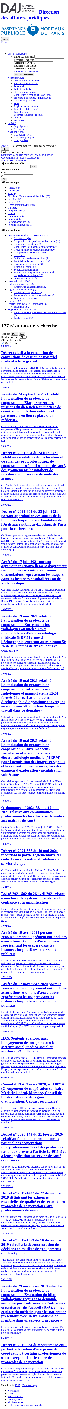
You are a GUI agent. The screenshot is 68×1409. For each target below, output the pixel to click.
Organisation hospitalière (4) (22, 289)
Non (15, 343)
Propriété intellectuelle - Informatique (32, 97)
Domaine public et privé (26, 109)
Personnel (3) (14, 301)
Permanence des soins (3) (26, 298)
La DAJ (12, 123)
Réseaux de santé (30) (25, 266)
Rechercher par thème (25, 65)
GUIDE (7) (19, 255)
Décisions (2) (14, 199)
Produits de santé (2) (24, 318)
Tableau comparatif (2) (25, 278)
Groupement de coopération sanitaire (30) (34, 249)
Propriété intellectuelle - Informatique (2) (28, 303)
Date (14, 334)
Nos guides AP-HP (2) (19, 281)
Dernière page (29, 1385)
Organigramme (21, 126)
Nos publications (16, 132)
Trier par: (5, 333)
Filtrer (5, 149)
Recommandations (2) (19, 222)
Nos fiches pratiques (24, 137)
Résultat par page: (10, 337)
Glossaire (12, 1393)
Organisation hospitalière (26, 80)
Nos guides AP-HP (23, 134)
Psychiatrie (19, 120)
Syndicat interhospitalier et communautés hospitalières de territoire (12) (34, 274)
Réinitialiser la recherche (26, 71)
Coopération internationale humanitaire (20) (35, 247)
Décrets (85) (14, 202)
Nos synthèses (21, 140)
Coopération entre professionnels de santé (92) (37, 241)
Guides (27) (13, 207)
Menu (5, 39)
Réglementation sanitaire (26, 106)
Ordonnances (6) (16, 216)
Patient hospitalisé (23, 89)
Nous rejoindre (15, 1399)
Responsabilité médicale (26, 83)
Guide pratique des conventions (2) (31, 258)
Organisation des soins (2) (21, 284)
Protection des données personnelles (25, 1405)
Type (22, 334)
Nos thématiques (16, 77)
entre (4, 172)
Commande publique (24, 100)
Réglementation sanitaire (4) (22, 309)
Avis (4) (12, 193)
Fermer (4, 42)
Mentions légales (16, 1402)
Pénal (16, 103)
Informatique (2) (22, 306)
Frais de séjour (21, 112)
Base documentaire (17, 53)
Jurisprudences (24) (17, 210)
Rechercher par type (24, 60)
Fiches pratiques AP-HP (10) (22, 204)
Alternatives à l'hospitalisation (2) (30, 286)
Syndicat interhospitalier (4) (27, 269)
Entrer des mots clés (24, 56)
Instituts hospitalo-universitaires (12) (32, 261)
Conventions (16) (22, 238)
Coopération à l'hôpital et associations (32, 95)
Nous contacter (15, 1396)
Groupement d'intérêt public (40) (30, 252)
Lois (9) (11, 213)
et (2, 176)
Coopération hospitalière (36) (28, 244)
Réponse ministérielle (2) (20, 224)
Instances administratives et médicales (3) (34, 295)
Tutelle (17, 117)
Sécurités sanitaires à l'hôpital (28, 114)
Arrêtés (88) (14, 187)
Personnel (19, 86)
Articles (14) (14, 190)
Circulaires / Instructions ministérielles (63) (29, 196)
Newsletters (13, 1390)
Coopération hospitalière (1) (28, 292)
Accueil (5, 145)
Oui (7, 343)
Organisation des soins (25, 92)
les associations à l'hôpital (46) (29, 264)
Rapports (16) (14, 219)
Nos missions (20, 129)
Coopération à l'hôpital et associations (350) (29, 235)
